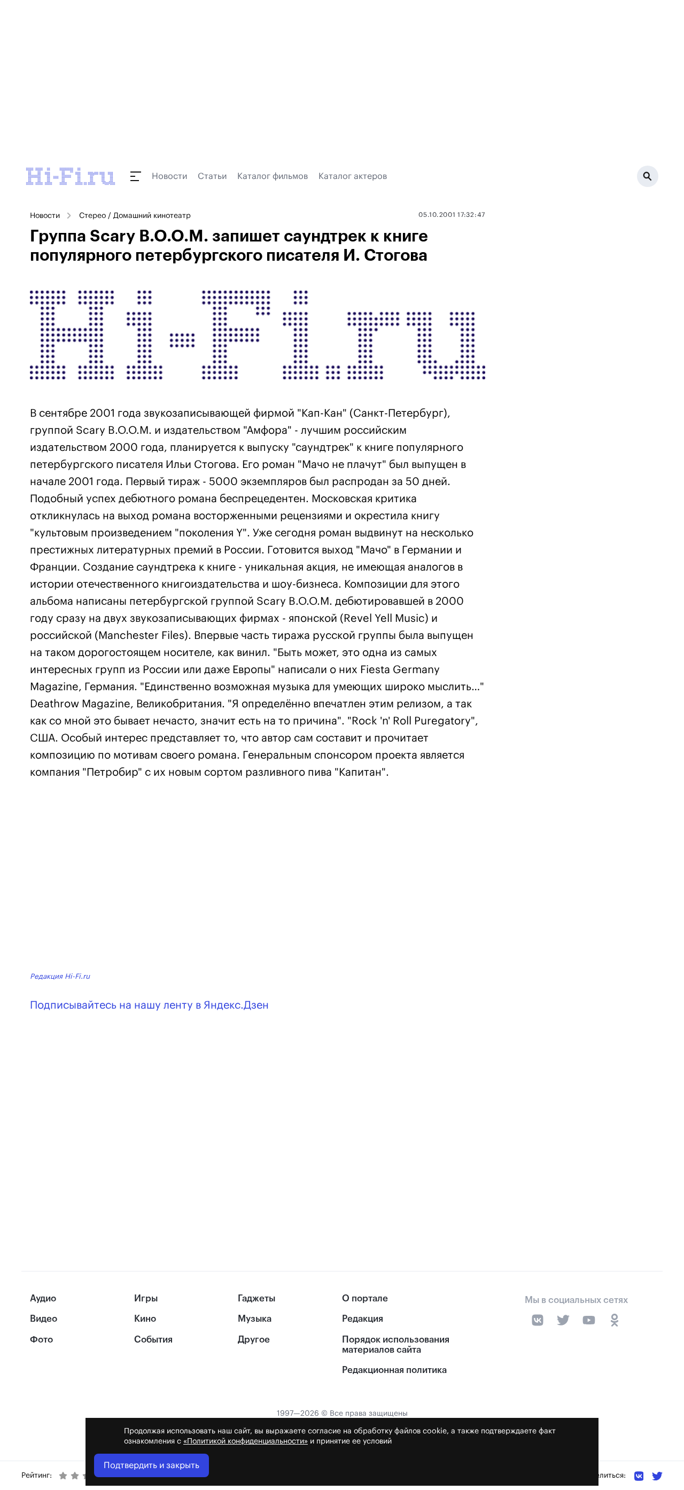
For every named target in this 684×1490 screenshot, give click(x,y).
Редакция (362, 1318)
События (153, 1339)
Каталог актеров (352, 176)
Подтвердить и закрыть (151, 1465)
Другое (254, 1339)
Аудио (43, 1298)
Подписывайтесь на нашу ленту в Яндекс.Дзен (149, 1005)
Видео (43, 1318)
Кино (145, 1318)
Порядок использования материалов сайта (395, 1344)
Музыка (254, 1318)
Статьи (212, 176)
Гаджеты (256, 1298)
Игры (146, 1298)
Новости (169, 176)
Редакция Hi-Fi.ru (60, 976)
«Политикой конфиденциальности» (245, 1441)
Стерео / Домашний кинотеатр (135, 216)
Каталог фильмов (272, 176)
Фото (41, 1339)
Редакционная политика (394, 1370)
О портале (365, 1298)
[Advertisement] (257, 877)
